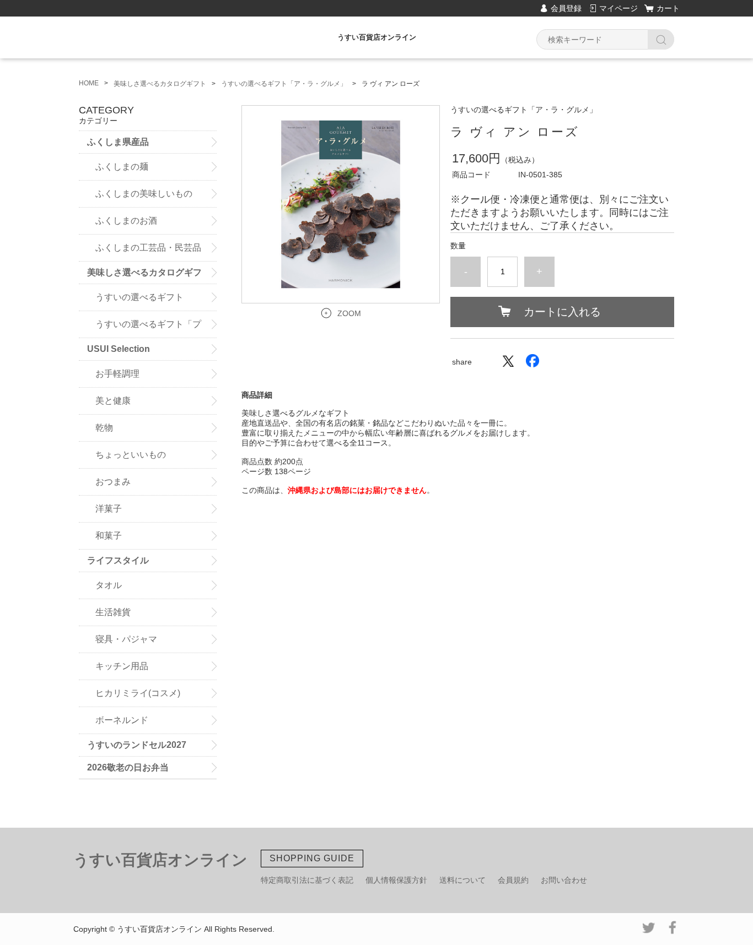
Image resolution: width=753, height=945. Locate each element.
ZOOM (349, 313)
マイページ (618, 8)
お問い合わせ (564, 880)
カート (668, 8)
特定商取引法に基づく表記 (307, 880)
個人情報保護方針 (396, 880)
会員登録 (566, 8)
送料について (462, 880)
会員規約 (513, 880)
